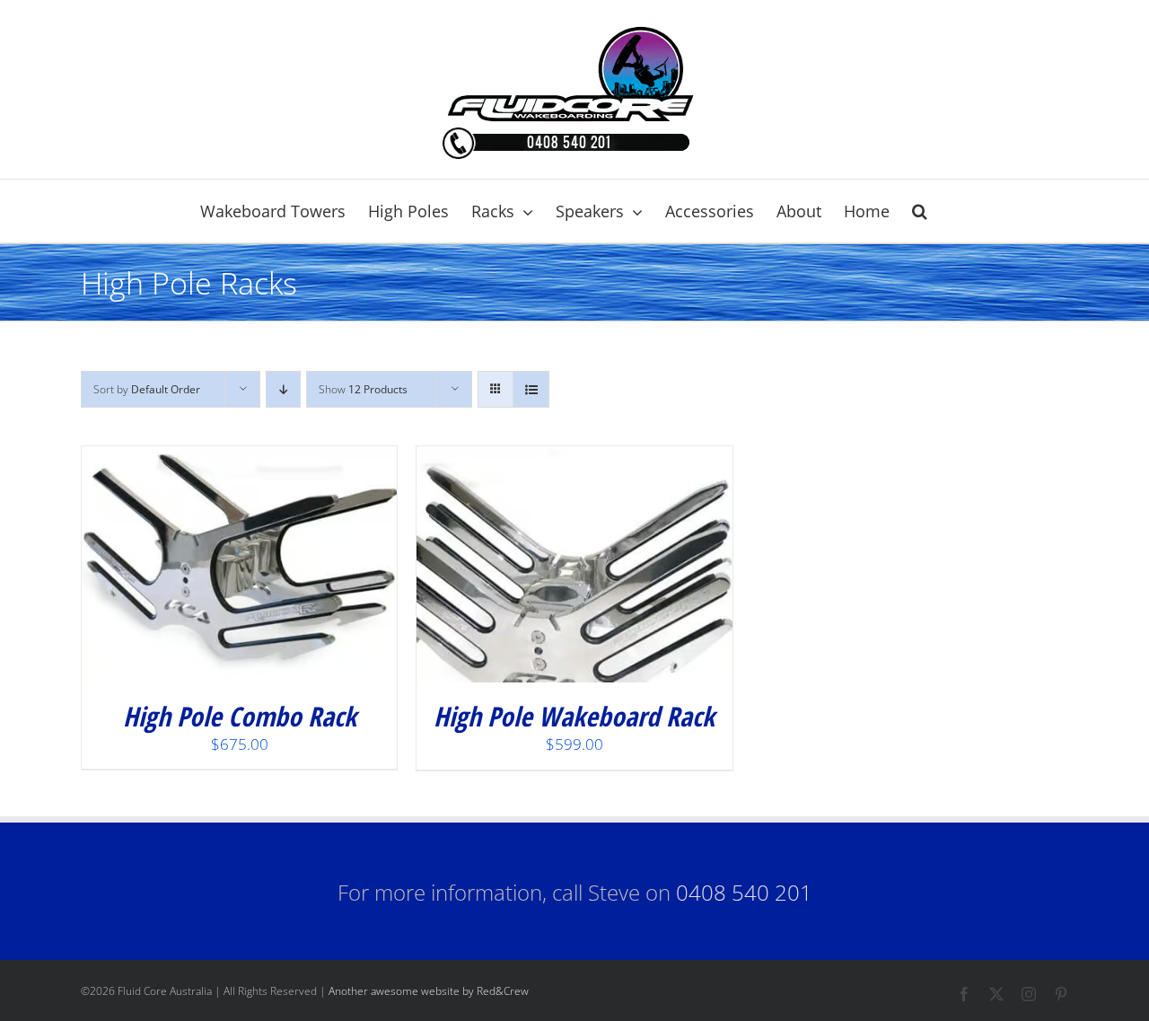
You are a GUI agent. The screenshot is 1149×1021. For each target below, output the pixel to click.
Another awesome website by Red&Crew (429, 991)
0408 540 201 (744, 892)
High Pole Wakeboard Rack (574, 716)
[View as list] (530, 389)
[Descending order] (283, 389)
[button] (919, 211)
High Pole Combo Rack (239, 716)
